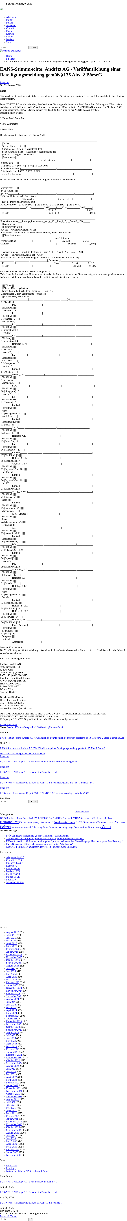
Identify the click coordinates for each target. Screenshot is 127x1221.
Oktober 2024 (13, 993)
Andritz (3, 724)
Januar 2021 (12, 1118)
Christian (43, 817)
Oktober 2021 (13, 1093)
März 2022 (11, 1080)
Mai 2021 (11, 1107)
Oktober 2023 (13, 1027)
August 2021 (12, 1099)
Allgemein (11, 17)
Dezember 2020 (14, 1121)
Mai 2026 (11, 940)
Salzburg (37, 827)
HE (97, 818)
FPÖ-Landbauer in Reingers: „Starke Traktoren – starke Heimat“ (38, 835)
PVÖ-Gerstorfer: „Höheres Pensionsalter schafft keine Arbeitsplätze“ (39, 844)
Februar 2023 (12, 1049)
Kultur (9, 36)
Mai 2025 (11, 974)
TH (86, 827)
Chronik (10, 28)
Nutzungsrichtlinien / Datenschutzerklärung (27, 1171)
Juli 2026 (10, 935)
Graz (9, 724)
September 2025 (14, 963)
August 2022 (12, 1066)
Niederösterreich (64, 822)
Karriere (10, 33)
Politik (9, 20)
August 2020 (12, 1132)
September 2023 (14, 1029)
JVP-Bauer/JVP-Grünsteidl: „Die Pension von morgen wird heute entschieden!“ (45, 838)
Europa (57, 818)
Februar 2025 (12, 982)
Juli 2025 (10, 968)
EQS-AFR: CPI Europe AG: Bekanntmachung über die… (28, 1181)
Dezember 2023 (14, 1021)
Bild (8, 818)
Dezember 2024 (14, 988)
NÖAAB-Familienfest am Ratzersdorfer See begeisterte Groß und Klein (41, 847)
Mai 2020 (11, 1141)
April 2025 (11, 976)
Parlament (102, 822)
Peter (111, 822)
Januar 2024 (12, 1018)
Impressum (11, 1165)
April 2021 (11, 1110)
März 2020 (11, 1146)
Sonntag (63, 827)
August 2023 (12, 1032)
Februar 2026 (12, 949)
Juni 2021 (11, 1105)
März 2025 (11, 979)
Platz (117, 822)
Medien (10, 39)
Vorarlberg (97, 827)
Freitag (75, 817)
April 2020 (11, 1144)
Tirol (90, 827)
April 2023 (11, 1043)
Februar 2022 (12, 1082)
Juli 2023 (10, 1035)
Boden (14, 818)
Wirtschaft (11, 25)
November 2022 (14, 1057)
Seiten (45, 827)
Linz (42, 822)
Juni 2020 (11, 1138)
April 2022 (11, 1077)
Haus (92, 817)
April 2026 (11, 943)
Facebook (5, 1216)
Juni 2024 (11, 1004)
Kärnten (22, 822)
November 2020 (14, 1124)
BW (35, 818)
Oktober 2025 (13, 960)
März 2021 (11, 1113)
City (50, 818)
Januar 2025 (12, 985)
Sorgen (70, 827)
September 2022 (14, 1063)
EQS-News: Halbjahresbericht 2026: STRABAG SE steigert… (31, 1202)
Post (12, 827)
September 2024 (14, 996)
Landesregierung (33, 822)
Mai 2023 (11, 1041)
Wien (14, 724)
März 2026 (11, 946)
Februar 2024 (12, 1015)
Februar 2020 (12, 1149)
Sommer (53, 827)
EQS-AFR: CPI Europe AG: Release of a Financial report (28, 1192)
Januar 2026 (12, 951)
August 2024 (12, 999)
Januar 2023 (12, 1052)
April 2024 (11, 1010)
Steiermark (79, 827)
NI (52, 822)
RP (31, 827)
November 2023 (14, 1024)
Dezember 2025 (14, 954)
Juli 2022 (10, 1068)
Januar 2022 (12, 1085)
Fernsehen (66, 818)
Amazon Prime (82, 812)
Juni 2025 (11, 971)
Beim (3, 817)
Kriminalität (9, 822)
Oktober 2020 (13, 1127)
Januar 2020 (12, 1152)
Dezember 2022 (14, 1054)
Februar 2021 (12, 1116)
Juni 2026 (11, 937)
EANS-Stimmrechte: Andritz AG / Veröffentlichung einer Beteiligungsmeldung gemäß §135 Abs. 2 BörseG (52, 748)
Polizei (9, 22)
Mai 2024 (11, 1007)
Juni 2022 (11, 1071)
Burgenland (28, 818)
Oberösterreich (90, 822)
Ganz (82, 818)
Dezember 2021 (14, 1088)
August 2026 (12, 932)
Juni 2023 (11, 1038)
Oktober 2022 (13, 1060)
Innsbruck (102, 818)
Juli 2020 (10, 1135)
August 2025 (12, 965)
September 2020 (14, 1130)
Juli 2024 (10, 1002)
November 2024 (14, 990)
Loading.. (11, 1168)
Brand (19, 818)
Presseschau (19, 827)
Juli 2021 (10, 1102)
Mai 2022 (11, 1074)
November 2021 (14, 1091)
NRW (79, 822)
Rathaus (27, 827)
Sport (8, 42)
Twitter (13, 1216)
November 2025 (14, 957)
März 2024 (11, 1013)
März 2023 (11, 1046)
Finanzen (10, 31)
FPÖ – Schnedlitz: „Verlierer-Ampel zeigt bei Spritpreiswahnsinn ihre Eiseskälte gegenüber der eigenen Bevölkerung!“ (64, 841)
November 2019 (14, 1155)
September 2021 (14, 1096)
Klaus (109, 818)
